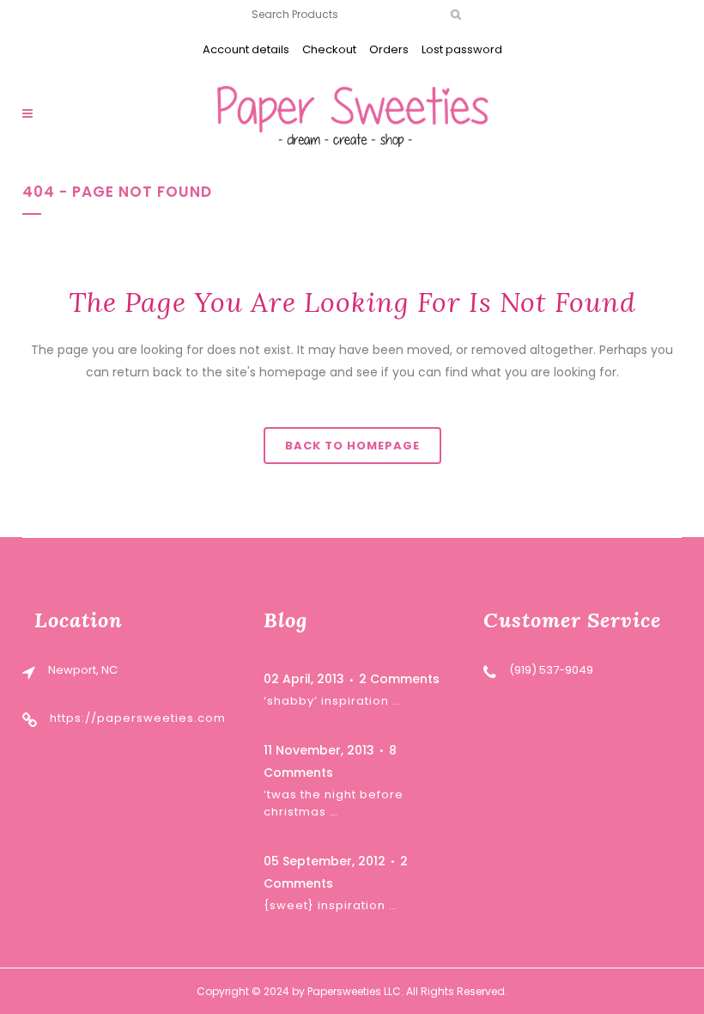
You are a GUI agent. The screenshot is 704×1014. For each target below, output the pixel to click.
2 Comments (399, 678)
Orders (389, 49)
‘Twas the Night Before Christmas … (334, 803)
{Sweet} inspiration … (331, 905)
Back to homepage (352, 445)
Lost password (462, 49)
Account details (246, 49)
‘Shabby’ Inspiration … (332, 701)
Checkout (329, 49)
